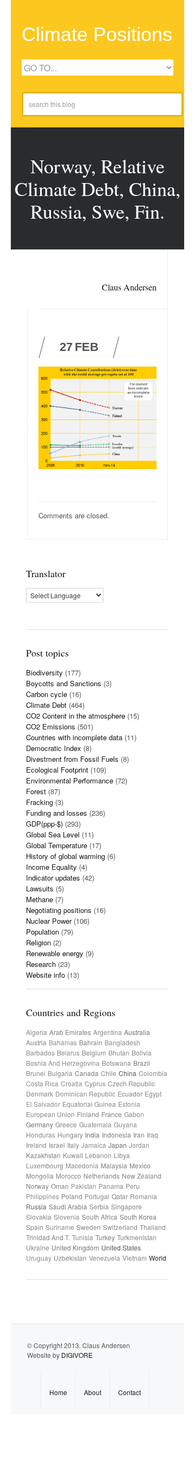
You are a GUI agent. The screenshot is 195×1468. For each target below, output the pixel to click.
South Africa (100, 1216)
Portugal (96, 1196)
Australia (137, 1032)
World (157, 1257)
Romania (143, 1196)
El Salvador (43, 1103)
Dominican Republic (85, 1093)
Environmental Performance (69, 780)
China (127, 1073)
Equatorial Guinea (89, 1103)
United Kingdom (75, 1247)
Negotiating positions (59, 910)
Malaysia (114, 1165)
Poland (71, 1196)
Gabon (134, 1114)
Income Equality (51, 867)
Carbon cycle (46, 694)
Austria (36, 1042)
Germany (39, 1124)
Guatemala (95, 1124)
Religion (38, 942)
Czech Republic (131, 1083)
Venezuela (104, 1257)
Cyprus (95, 1083)
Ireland (36, 1144)
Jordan (139, 1144)
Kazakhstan (43, 1155)
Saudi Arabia (68, 1206)
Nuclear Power (49, 921)
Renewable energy (54, 953)
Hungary (70, 1134)
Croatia (71, 1083)
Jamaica (93, 1144)
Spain (34, 1227)
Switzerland (120, 1227)
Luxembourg (44, 1165)
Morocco (68, 1175)
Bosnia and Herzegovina (63, 1062)
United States (121, 1247)
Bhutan (118, 1052)
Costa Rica (42, 1083)
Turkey (105, 1237)
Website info (45, 975)
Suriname (60, 1227)
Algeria (36, 1032)
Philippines (42, 1196)
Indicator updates (53, 877)
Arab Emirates (70, 1032)
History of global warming (65, 856)
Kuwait (73, 1155)
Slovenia (67, 1216)
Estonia (129, 1103)
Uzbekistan (70, 1257)
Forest (36, 791)
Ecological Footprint (57, 770)
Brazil (141, 1062)
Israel (57, 1144)
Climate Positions (97, 34)
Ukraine (37, 1247)
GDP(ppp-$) (44, 823)
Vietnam (134, 1257)
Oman (60, 1185)
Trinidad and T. (48, 1237)
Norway (37, 1185)
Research (41, 964)
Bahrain (90, 1042)
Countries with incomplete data (74, 737)
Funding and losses (56, 813)
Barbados (40, 1052)
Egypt (153, 1093)
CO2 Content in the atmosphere (75, 716)
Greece (66, 1124)
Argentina (107, 1032)
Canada (87, 1073)
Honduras (40, 1134)
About (92, 1392)
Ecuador (130, 1093)
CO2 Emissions (50, 726)
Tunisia (82, 1237)
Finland (88, 1114)
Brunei (36, 1073)
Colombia (153, 1073)
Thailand (153, 1227)
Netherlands (101, 1175)
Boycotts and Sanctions (63, 683)
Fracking (39, 802)
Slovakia (38, 1216)
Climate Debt (46, 705)
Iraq (152, 1134)
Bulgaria (60, 1073)
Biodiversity (44, 672)
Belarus (68, 1052)
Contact (129, 1392)
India (92, 1134)
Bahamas (63, 1042)
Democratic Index (53, 748)
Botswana (116, 1062)
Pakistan (83, 1185)
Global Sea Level (53, 834)
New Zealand (141, 1175)
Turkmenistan (137, 1237)
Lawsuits (40, 888)
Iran (139, 1134)
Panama (111, 1185)
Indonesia (116, 1134)
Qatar (120, 1196)
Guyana (125, 1124)
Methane (39, 899)
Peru (133, 1185)
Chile (108, 1073)
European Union (50, 1114)
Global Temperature (56, 845)
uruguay (38, 1257)
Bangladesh (122, 1042)
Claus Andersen (129, 287)
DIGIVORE (77, 1354)
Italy (73, 1144)
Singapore (126, 1206)
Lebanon (98, 1155)
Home (58, 1392)
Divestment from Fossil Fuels (72, 759)
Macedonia (82, 1165)
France (111, 1114)
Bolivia (142, 1052)
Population (42, 931)
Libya (122, 1155)
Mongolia (40, 1175)
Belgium (94, 1052)
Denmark (39, 1093)
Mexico (140, 1165)
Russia (36, 1206)
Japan (117, 1144)
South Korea (138, 1216)
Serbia (99, 1206)
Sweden (88, 1227)
